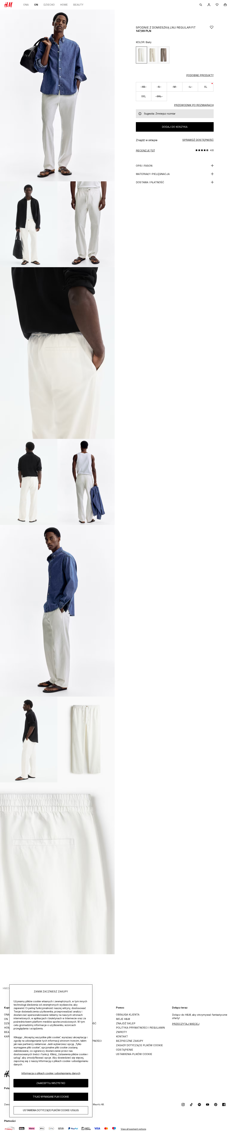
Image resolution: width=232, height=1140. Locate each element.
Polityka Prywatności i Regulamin (140, 1027)
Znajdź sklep (125, 1023)
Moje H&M (123, 1019)
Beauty (78, 4)
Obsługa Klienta (127, 1014)
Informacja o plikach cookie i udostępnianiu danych (50, 1073)
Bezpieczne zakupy (129, 1040)
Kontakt (122, 1036)
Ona (26, 4)
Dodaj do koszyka (175, 126)
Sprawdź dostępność (198, 139)
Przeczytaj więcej (185, 1023)
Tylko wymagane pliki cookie (51, 1096)
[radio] (141, 54)
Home (64, 4)
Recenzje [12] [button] (145, 150)
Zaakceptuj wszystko (50, 1083)
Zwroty (121, 1032)
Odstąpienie (124, 1049)
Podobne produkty (200, 75)
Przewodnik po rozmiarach (194, 105)
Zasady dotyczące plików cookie (139, 1045)
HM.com (8, 988)
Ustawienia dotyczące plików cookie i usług (51, 1110)
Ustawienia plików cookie (134, 1054)
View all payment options (133, 1129)
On (36, 4)
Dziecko (49, 4)
